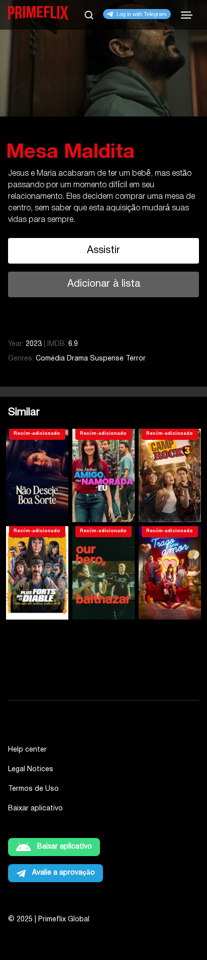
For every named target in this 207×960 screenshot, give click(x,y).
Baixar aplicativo (35, 808)
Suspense (107, 358)
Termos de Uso (33, 789)
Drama (77, 358)
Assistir (103, 250)
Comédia (50, 358)
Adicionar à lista (103, 284)
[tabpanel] (103, 152)
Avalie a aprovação (63, 873)
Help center (27, 750)
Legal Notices (30, 769)
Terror (136, 358)
